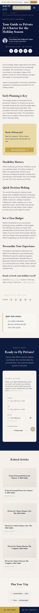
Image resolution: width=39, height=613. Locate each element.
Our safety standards (15, 321)
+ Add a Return (12, 421)
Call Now (11, 610)
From (9, 398)
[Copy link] (30, 51)
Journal (12, 13)
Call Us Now (22, 8)
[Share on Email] (25, 51)
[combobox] (21, 401)
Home (5, 13)
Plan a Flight (15, 280)
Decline (26, 2)
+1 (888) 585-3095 (28, 282)
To (8, 406)
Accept (33, 2)
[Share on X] (16, 51)
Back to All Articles (15, 295)
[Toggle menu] (34, 7)
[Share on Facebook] (11, 51)
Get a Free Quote (18, 150)
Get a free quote (13, 328)
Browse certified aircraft (16, 324)
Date (9, 415)
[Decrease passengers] (9, 430)
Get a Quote (30, 610)
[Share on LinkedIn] (21, 51)
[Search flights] (32, 429)
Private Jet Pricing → (20, 607)
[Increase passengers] (26, 430)
